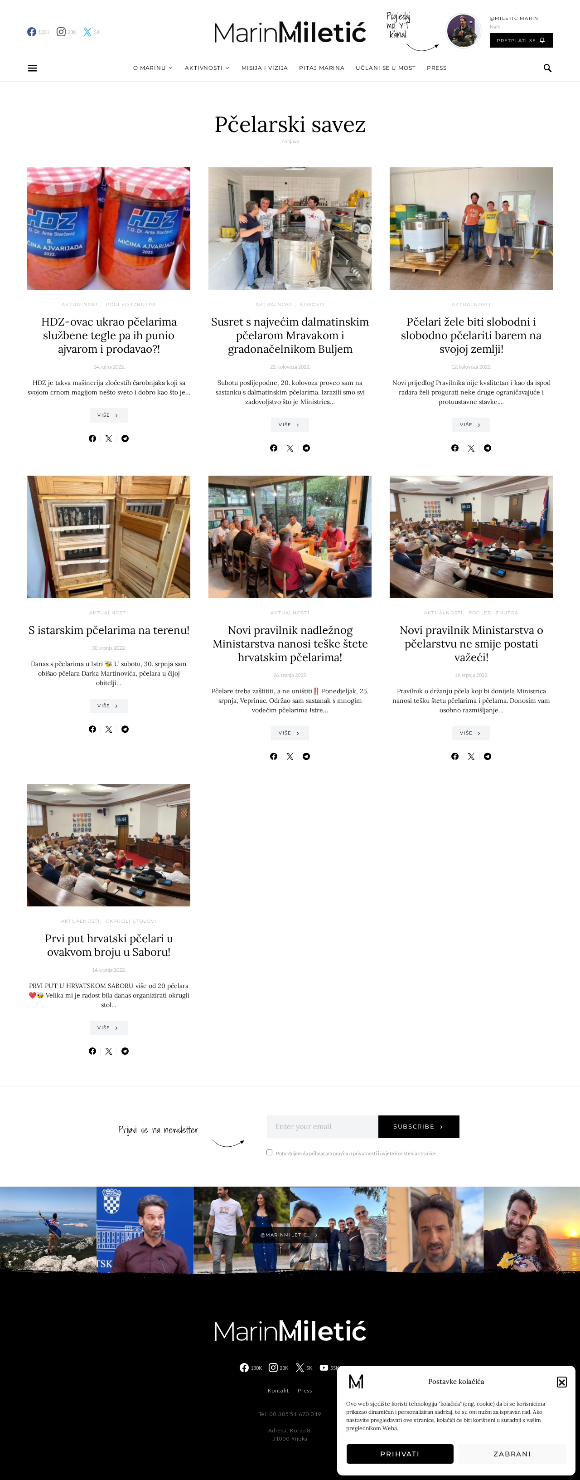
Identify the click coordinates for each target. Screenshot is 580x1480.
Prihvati (400, 1454)
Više (103, 415)
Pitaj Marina (322, 67)
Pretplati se (516, 41)
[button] (561, 1381)
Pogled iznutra (131, 304)
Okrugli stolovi (131, 921)
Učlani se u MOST (386, 67)
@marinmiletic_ (285, 1235)
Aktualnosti (81, 304)
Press (437, 67)
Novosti (312, 304)
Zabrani (512, 1454)
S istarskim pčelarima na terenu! (109, 630)
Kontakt (278, 1390)
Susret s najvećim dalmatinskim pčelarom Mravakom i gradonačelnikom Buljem (290, 335)
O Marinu (149, 67)
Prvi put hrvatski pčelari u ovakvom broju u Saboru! (109, 945)
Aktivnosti (204, 67)
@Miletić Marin (514, 18)
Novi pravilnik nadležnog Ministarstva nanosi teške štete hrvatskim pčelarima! (290, 643)
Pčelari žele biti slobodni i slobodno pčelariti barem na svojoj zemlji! (471, 335)
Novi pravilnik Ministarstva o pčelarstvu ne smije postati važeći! (471, 643)
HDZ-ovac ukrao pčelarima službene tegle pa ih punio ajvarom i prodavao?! (109, 335)
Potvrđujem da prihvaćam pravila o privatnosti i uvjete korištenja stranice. (356, 1153)
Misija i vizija (265, 67)
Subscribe (414, 1126)
